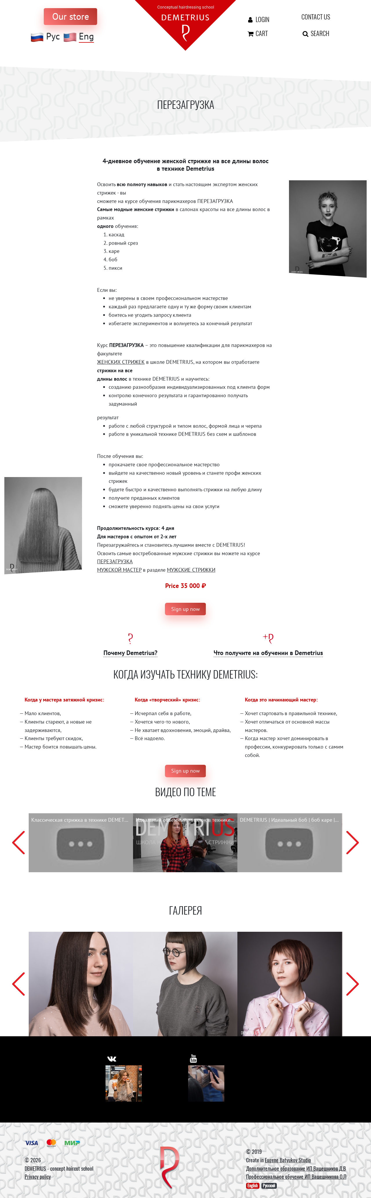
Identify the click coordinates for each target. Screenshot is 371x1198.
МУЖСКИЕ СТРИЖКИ (191, 569)
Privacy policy (38, 1176)
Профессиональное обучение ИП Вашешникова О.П (296, 1176)
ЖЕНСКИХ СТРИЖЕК (121, 362)
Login (261, 19)
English (253, 1185)
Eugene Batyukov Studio (288, 1160)
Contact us (315, 16)
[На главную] (185, 24)
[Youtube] (206, 1083)
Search (319, 33)
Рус (53, 36)
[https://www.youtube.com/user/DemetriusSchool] (193, 1058)
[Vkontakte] (124, 1083)
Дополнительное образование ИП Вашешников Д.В (296, 1168)
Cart (261, 33)
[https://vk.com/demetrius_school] (111, 1058)
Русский (269, 1185)
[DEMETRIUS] (169, 1168)
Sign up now (185, 609)
